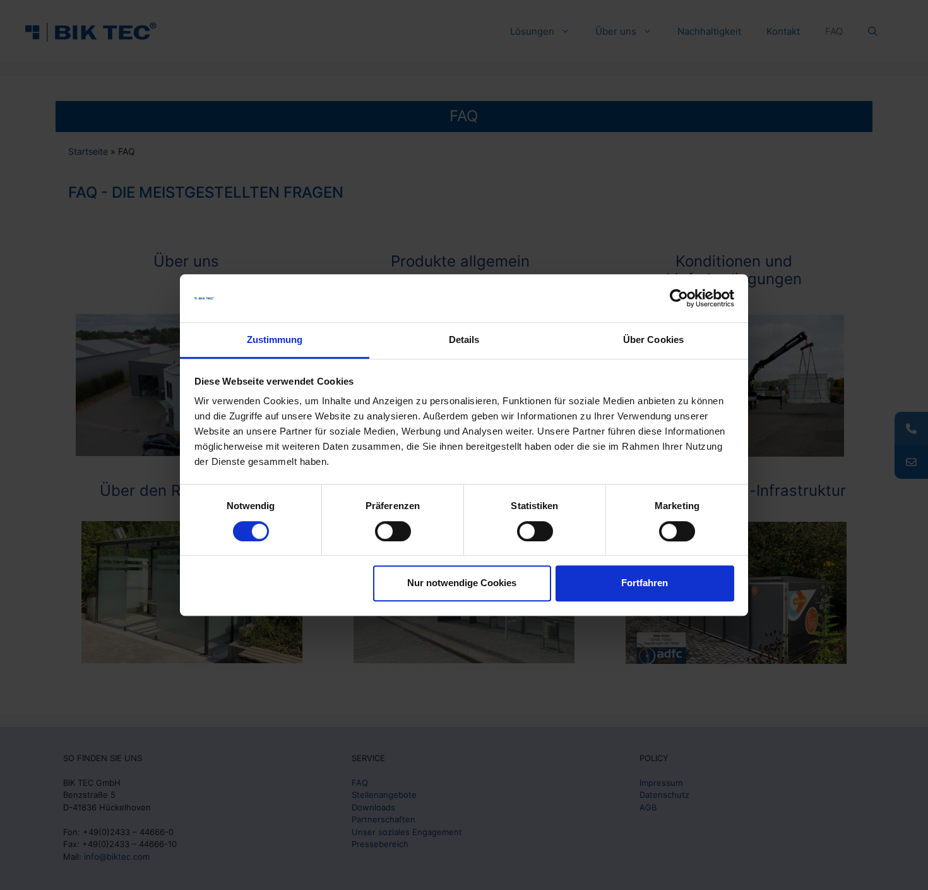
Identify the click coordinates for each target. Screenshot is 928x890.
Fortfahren (644, 582)
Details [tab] (464, 340)
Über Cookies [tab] (653, 340)
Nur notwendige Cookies (461, 582)
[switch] (393, 531)
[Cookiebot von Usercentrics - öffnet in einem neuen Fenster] (679, 298)
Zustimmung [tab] (275, 340)
